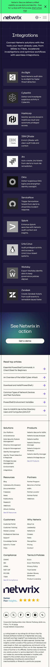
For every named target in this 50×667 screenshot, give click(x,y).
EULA (29, 560)
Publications (8, 499)
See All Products (33, 461)
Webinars (6, 506)
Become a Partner (34, 485)
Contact (30, 548)
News (5, 495)
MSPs (29, 488)
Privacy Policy (32, 566)
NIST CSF (6, 570)
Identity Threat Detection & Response (12, 456)
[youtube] (28, 615)
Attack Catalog (9, 509)
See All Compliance (10, 580)
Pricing (29, 545)
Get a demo (25, 341)
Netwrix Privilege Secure (36, 457)
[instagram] (35, 615)
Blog (5, 482)
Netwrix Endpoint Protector (33, 449)
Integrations (7, 470)
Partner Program (33, 482)
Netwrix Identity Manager (36, 454)
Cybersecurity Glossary (11, 485)
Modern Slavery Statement (33, 574)
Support (6, 538)
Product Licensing (34, 579)
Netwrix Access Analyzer (36, 436)
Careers (30, 534)
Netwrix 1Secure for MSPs (36, 432)
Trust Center (31, 570)
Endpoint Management (12, 448)
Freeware (6, 492)
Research (6, 502)
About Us (30, 524)
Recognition (31, 541)
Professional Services (11, 534)
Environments (8, 467)
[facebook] (20, 615)
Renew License (9, 531)
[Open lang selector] (38, 17)
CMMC (6, 560)
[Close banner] (45, 7)
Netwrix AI (31, 531)
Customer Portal (9, 524)
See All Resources (9, 513)
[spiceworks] (42, 615)
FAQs (5, 548)
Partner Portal (32, 495)
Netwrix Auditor (33, 439)
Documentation (9, 488)
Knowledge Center (10, 541)
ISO (4, 563)
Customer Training (10, 527)
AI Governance (8, 436)
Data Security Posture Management (11, 440)
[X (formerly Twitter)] (13, 615)
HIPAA (5, 566)
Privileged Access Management (9, 462)
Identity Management (11, 452)
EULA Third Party (33, 563)
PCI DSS (6, 573)
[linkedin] (6, 615)
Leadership (31, 527)
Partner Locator (33, 492)
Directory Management (12, 445)
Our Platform (8, 432)
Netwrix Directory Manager (33, 444)
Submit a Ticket (9, 545)
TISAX (5, 577)
